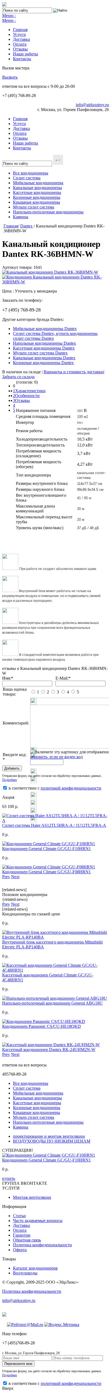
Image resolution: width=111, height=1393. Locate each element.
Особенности (27, 395)
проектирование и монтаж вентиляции (49, 1136)
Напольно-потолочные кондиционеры (48, 212)
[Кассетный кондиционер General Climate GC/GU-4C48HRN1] (55, 970)
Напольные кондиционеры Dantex (44, 343)
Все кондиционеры (30, 173)
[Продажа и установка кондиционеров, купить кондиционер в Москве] (4, 5)
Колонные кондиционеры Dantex (43, 362)
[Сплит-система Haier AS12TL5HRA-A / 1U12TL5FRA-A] (55, 820)
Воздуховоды (25, 1273)
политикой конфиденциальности (71, 788)
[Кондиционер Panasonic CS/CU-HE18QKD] (43, 1021)
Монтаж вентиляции (32, 1197)
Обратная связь (27, 1240)
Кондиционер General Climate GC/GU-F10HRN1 (46, 848)
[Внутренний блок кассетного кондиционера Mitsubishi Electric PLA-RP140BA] (55, 937)
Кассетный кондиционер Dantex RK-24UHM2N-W (48, 1049)
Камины (20, 216)
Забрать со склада (18, 376)
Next (15, 876)
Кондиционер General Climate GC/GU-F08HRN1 (46, 872)
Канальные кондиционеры (37, 187)
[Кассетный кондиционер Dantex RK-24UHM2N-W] (51, 1044)
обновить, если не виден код (56, 756)
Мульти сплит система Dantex (40, 353)
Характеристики (30, 390)
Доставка (21, 39)
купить (8, 1178)
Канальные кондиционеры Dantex (44, 357)
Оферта (20, 1249)
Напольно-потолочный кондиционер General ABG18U (52, 1003)
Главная (20, 29)
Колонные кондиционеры (36, 197)
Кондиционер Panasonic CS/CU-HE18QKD (41, 1026)
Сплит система (26, 178)
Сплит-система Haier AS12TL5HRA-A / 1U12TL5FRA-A (54, 825)
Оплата (19, 44)
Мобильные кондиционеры (38, 182)
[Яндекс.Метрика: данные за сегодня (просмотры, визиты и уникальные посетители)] (61, 1324)
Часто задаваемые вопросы (38, 1220)
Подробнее (9, 780)
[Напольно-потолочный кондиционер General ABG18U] (54, 998)
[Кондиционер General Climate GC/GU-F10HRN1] (48, 843)
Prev (6, 876)
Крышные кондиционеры (36, 202)
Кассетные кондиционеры (37, 192)
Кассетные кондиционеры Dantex (44, 348)
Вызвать (10, 77)
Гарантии (21, 1235)
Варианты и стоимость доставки (73, 372)
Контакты (22, 58)
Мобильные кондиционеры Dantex (45, 328)
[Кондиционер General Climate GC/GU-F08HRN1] (48, 867)
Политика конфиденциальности (42, 1245)
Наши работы (25, 54)
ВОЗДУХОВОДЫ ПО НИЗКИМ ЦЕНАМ (51, 1141)
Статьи (19, 1215)
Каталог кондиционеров (35, 1268)
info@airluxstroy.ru (92, 104)
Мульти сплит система (33, 207)
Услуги (19, 34)
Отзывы (20, 49)
